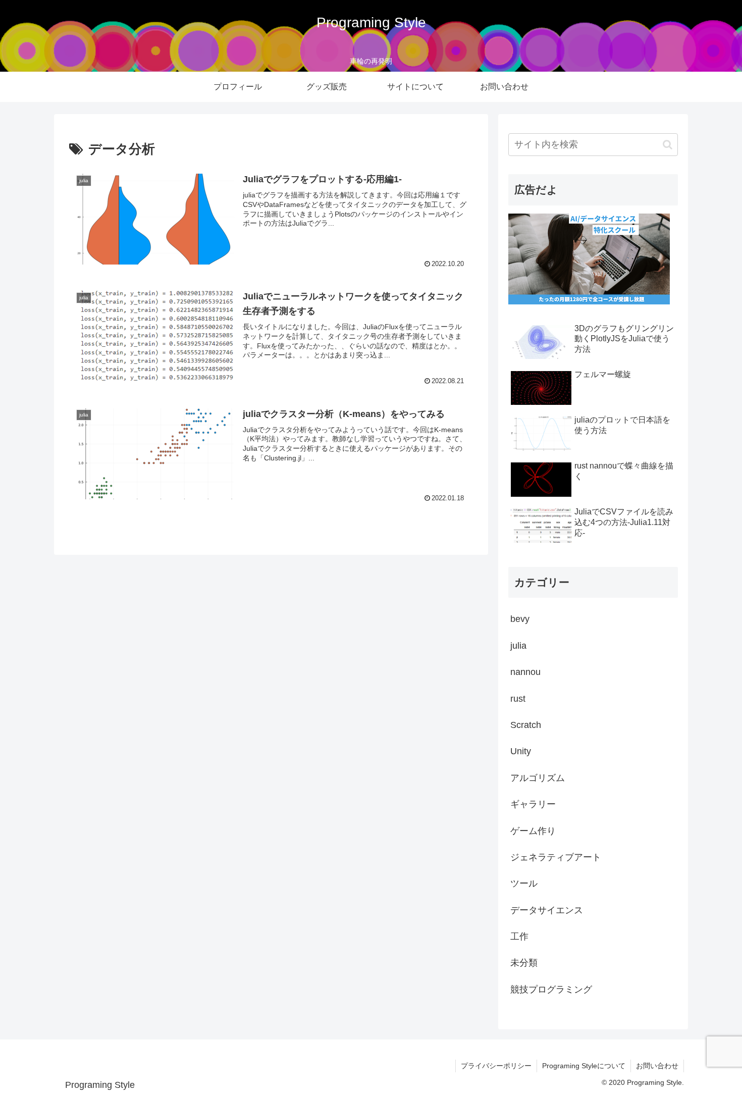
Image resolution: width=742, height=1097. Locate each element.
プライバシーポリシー (496, 1066)
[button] (667, 144)
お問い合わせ (657, 1066)
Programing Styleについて (583, 1066)
